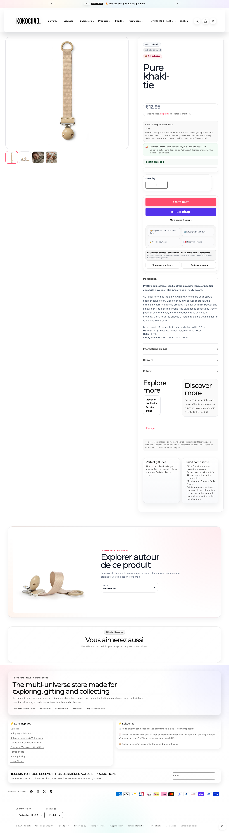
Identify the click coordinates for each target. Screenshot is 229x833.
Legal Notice (17, 761)
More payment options (180, 220)
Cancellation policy (189, 826)
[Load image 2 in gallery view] (25, 157)
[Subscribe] (214, 776)
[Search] (197, 21)
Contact (14, 728)
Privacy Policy (17, 756)
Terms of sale (155, 826)
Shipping (164, 113)
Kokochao (28, 826)
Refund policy (63, 826)
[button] (213, 21)
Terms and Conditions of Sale (25, 742)
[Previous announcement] (51, 3)
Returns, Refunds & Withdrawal (26, 738)
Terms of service (98, 826)
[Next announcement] (177, 3)
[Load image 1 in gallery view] (12, 157)
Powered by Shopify (44, 826)
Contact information (136, 826)
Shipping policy (116, 826)
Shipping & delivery (20, 733)
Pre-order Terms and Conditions (27, 747)
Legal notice (171, 826)
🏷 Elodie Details (152, 44)
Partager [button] (150, 428)
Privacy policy (80, 826)
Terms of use (17, 751)
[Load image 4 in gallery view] (51, 157)
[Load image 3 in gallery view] (38, 157)
